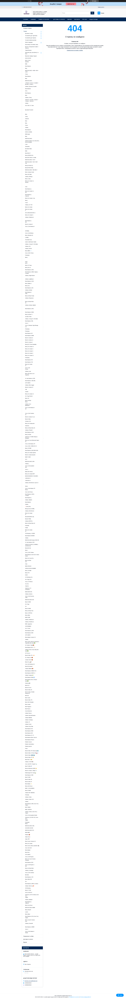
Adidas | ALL (28, 246)
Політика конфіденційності (85, 997)
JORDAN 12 (27, 478)
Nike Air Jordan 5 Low (30, 416)
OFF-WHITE (27, 635)
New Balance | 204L (29, 269)
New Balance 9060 (29, 730)
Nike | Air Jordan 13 (29, 393)
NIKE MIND (27, 832)
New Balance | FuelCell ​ (37, 195)
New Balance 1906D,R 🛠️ (30, 670)
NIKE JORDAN (28, 809)
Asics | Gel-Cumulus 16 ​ (35, 414)
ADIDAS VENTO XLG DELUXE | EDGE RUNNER (32, 141)
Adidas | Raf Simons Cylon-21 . (34, 483)
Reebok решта (28, 746)
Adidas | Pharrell (28, 430)
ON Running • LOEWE (30, 533)
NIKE (26, 63)
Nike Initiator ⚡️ (28, 783)
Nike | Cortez (28, 178)
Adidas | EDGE (28, 248)
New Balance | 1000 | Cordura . (36, 495)
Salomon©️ (27, 683)
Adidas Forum (28, 724)
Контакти (77, 19)
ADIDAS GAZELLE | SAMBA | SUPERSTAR (31, 545)
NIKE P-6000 (28, 457)
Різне (26, 748)
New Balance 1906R (29, 335)
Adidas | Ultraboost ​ (36, 218)
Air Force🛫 (27, 653)
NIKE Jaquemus (28, 624)
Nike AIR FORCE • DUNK (30, 157)
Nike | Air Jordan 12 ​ (36, 365)
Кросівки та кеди (29, 33)
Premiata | (27, 255)
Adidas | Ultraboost (29, 619)
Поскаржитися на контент (74, 997)
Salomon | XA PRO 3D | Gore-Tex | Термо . (33, 819)
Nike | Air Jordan (28, 207)
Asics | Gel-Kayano (29, 856)
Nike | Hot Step (28, 174)
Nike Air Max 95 (28, 779)
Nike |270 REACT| (29, 165)
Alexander (27, 146)
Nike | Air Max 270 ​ (37, 561)
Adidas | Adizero (28, 594)
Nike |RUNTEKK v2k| (29, 516)
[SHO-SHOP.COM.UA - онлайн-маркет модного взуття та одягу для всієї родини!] (26, 15)
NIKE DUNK (27, 617)
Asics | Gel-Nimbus (29, 233)
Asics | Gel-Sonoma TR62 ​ (36, 597)
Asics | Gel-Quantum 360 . (37, 466)
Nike (26, 68)
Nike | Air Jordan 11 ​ (36, 514)
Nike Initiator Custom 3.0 (30, 637)
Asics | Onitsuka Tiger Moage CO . (34, 326)
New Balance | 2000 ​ (37, 293)
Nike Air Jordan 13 (29, 387)
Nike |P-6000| (28, 518)
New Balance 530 (29, 733)
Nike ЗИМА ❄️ (28, 250)
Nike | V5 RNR (28, 448)
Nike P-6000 (27, 777)
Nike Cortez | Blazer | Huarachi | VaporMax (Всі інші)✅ (32, 642)
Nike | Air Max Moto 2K (30, 427)
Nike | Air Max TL (29, 314)
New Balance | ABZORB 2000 (31, 450)
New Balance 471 (29, 333)
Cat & (26, 202)
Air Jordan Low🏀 (29, 657)
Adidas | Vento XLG (29, 799)
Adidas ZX (27, 722)
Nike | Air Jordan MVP (30, 473)
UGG (26, 186)
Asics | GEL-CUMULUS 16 (31, 446)
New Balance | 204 (29, 287)
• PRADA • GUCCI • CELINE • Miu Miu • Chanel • (31, 83)
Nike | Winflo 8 (28, 283)
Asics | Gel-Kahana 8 (29, 226)
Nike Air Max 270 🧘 (29, 757)
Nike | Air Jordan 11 (29, 355)
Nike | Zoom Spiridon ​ (37, 61)
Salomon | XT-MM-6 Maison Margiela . (34, 437)
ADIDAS (27, 118)
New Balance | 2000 (29, 630)
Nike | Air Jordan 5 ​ (37, 210)
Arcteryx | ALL (28, 421)
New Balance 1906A (29, 312)
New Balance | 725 (29, 877)
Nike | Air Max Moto (29, 868)
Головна (25, 19)
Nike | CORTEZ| (28, 613)
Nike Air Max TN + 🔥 (29, 655)
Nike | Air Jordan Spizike (30, 452)
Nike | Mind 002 (28, 879)
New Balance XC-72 (29, 735)
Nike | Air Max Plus (29, 610)
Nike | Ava (27, 285)
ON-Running (27, 888)
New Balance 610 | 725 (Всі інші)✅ (31, 680)
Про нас (84, 19)
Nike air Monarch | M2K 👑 (31, 768)
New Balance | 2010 (29, 281)
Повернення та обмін (28, 936)
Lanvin (26, 911)
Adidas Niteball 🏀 (29, 668)
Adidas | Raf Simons (29, 510)
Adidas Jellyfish (28, 499)
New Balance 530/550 (29, 535)
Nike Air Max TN (28, 699)
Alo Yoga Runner (29, 396)
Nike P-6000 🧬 (28, 766)
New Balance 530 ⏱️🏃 (30, 647)
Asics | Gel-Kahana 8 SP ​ (35, 408)
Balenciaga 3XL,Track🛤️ (30, 772)
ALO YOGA (27, 628)
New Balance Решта (29, 739)
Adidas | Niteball (28, 899)
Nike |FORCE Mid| (29, 167)
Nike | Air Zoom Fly (29, 558)
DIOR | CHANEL (28, 132)
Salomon (27, 425)
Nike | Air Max (28, 434)
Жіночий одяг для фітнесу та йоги (31, 53)
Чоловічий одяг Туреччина (31, 35)
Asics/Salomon (28, 711)
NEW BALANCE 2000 (29, 461)
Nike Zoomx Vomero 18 (30, 841)
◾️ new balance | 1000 (30, 378)
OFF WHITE (27, 382)
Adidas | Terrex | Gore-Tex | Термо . (35, 812)
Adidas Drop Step (29, 726)
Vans (26, 563)
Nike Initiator (27, 850)
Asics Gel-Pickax (29, 492)
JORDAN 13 (27, 480)
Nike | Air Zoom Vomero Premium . (35, 859)
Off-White (27, 230)
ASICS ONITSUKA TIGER (30, 241)
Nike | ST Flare (28, 265)
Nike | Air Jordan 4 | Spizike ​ (35, 181)
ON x (26, 90)
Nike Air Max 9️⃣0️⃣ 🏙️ (30, 755)
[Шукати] (92, 13)
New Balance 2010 (29, 862)
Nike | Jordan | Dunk (29, 172)
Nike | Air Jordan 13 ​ (36, 530)
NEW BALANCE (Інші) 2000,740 (32, 540)
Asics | (26, 323)
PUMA (26, 527)
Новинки (33, 19)
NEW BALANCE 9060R (30, 907)
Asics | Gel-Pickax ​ (38, 368)
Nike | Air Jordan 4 (29, 348)
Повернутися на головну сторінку (75, 50)
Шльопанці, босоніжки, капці (31, 44)
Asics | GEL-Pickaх (29, 253)
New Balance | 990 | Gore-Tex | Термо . (34, 804)
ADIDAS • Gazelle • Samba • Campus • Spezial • (31, 100)
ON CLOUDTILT (28, 892)
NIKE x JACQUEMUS (29, 788)
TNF (26, 389)
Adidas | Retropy (28, 176)
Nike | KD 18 (27, 267)
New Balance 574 (29, 359)
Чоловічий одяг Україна (30, 37)
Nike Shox (27, 852)
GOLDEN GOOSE (29, 828)
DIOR (26, 575)
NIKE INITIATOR (28, 591)
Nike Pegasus (28, 706)
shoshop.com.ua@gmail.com (31, 980)
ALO (26, 459)
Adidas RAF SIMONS (30, 792)
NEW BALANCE (28, 80)
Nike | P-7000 (28, 890)
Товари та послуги (43, 19)
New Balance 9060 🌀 (30, 677)
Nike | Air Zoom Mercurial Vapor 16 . (33, 441)
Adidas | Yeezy (28, 97)
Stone (26, 486)
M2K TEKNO (28, 807)
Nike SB (27, 695)
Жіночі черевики (28, 42)
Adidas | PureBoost (29, 621)
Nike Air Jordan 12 (29, 340)
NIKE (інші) (27, 134)
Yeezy (26, 74)
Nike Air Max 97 (28, 781)
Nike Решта (27, 708)
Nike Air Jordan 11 (29, 337)
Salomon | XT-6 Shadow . (38, 589)
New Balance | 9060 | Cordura (31, 883)
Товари (25, 31)
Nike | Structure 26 (29, 235)
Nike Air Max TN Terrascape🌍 (31, 750)
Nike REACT (28, 153)
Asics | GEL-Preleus (29, 552)
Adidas (26, 103)
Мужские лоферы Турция (31, 56)
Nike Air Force (28, 687)
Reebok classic (28, 741)
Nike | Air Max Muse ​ (37, 401)
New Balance (28, 66)
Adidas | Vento (28, 797)
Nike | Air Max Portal (29, 295)
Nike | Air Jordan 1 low (30, 198)
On (25, 606)
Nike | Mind (27, 615)
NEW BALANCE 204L (29, 825)
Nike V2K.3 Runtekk (29, 702)
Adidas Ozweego (29, 719)
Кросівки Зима (28, 148)
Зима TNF (27, 839)
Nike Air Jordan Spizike (30, 454)
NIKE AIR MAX (28, 566)
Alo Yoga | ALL (28, 579)
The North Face (28, 239)
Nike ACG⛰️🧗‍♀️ (28, 662)
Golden (26, 391)
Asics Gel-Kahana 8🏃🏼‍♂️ (30, 664)
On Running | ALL (29, 577)
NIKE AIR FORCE (29, 471)
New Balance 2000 (29, 632)
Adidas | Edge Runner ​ (35, 276)
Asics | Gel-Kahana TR (30, 443)
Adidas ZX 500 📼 (29, 761)
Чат (121, 995)
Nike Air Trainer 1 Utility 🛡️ (31, 770)
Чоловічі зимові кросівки (30, 40)
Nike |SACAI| (28, 548)
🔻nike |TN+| (28, 506)
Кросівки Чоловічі (29, 109)
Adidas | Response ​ (36, 298)
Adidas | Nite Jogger (29, 385)
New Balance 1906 (29, 775)
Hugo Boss (31, 262)
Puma (26, 125)
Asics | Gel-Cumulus (29, 872)
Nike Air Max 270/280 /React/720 (29, 692)
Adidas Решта (28, 713)
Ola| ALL (27, 586)
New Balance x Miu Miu (30, 380)
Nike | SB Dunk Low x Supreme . (31, 375)
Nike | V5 (27, 398)
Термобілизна (28, 50)
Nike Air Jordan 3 (29, 342)
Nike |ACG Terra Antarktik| (30, 344)
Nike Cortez (27, 697)
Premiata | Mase (31, 823)
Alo (26, 881)
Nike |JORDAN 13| (29, 155)
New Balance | (28, 188)
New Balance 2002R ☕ (30, 673)
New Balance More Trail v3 (31, 737)
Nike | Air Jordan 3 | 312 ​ (36, 192)
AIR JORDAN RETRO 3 (30, 212)
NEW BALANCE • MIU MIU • (31, 169)
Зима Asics (27, 836)
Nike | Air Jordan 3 (29, 353)
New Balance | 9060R (29, 926)
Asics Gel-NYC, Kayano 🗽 (31, 764)
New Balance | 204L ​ (36, 309)
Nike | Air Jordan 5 (29, 215)
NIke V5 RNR (28, 602)
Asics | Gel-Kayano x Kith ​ (35, 865)
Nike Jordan (27, 704)
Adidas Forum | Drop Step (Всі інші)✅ (32, 650)
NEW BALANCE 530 (29, 599)
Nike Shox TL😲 (28, 759)
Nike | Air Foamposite (29, 423)
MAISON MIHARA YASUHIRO (31, 476)
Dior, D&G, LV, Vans (29, 105)
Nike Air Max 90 (28, 689)
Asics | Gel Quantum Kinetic (31, 815)
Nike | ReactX (28, 909)
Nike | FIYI (27, 572)
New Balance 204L (29, 321)
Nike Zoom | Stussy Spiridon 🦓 (32, 845)
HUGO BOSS (28, 58)
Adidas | (27, 463)
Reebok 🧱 (27, 834)
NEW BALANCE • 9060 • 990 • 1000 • (31, 71)
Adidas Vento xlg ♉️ (29, 885)
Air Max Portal (28, 316)
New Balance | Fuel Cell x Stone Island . (33, 555)
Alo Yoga (27, 604)
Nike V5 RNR (28, 608)
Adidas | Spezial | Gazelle (30, 86)
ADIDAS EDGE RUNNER (30, 568)
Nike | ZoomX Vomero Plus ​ (35, 920)
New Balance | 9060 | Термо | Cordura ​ (32, 272)
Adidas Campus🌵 (29, 675)
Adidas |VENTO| (28, 521)
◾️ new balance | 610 (29, 542)
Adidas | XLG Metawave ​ (37, 405)
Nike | (26, 200)
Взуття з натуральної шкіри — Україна (32, 47)
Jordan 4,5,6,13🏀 (29, 659)
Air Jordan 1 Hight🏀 (29, 645)
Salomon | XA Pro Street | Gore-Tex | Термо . (32, 896)
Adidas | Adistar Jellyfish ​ (34, 306)
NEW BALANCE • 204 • (30, 159)
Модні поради (94, 19)
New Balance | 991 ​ (37, 221)
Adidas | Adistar (28, 290)
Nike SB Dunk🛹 (28, 666)
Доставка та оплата (59, 19)
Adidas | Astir (28, 371)
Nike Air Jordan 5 (29, 224)
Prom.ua (70, 995)
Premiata (27, 525)
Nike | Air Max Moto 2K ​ (36, 302)
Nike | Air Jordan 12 (29, 346)
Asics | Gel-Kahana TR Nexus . (36, 489)
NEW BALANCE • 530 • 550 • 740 (31, 162)
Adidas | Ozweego (29, 870)
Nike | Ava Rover (28, 905)
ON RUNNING (28, 626)
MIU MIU (27, 874)
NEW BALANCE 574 (29, 830)
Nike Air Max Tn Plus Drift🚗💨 (31, 753)
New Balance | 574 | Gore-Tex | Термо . (34, 917)
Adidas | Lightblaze (29, 279)
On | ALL (27, 583)
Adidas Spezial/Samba (30, 715)
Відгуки (69, 19)
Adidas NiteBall (28, 717)
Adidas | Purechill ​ (36, 924)
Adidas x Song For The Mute (31, 244)
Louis (26, 144)
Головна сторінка (27, 28)
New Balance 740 (29, 362)
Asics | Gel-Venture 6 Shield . (37, 932)
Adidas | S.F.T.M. (28, 204)
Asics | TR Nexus (29, 581)
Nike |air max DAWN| (29, 508)
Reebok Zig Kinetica (29, 744)
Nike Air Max (28, 419)
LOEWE (27, 237)
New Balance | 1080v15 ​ (37, 902)
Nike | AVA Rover (28, 786)
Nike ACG (27, 685)
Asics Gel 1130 (28, 847)
